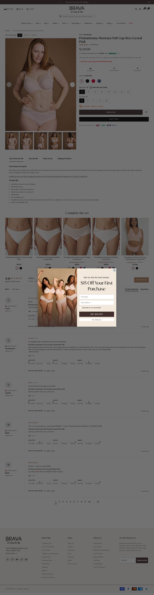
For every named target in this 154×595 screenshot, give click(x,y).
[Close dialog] (114, 270)
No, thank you (96, 320)
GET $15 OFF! (97, 314)
